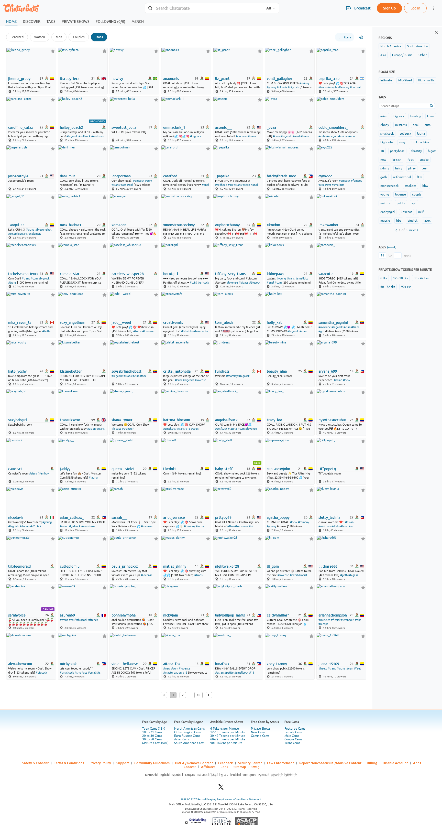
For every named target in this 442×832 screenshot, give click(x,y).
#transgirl (128, 428)
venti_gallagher (279, 79)
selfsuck (405, 133)
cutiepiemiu (70, 566)
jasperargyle (18, 176)
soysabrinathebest (126, 371)
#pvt (328, 184)
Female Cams (293, 732)
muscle (385, 220)
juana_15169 (328, 664)
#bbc (143, 375)
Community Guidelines (152, 763)
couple (417, 194)
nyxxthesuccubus (332, 420)
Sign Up (389, 8)
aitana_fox (171, 664)
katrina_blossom (176, 420)
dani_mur (67, 176)
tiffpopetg (327, 469)
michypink (68, 664)
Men (59, 37)
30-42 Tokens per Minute (227, 736)
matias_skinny (174, 566)
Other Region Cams (187, 732)
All (268, 8)
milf (421, 212)
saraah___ (119, 517)
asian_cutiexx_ (72, 517)
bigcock (398, 116)
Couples (78, 37)
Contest (190, 767)
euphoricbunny (227, 225)
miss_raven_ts (19, 322)
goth (383, 177)
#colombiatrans (18, 233)
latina (421, 133)
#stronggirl (347, 619)
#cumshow (88, 526)
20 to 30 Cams (152, 736)
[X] (221, 788)
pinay (412, 168)
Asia (383, 55)
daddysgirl (387, 212)
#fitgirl (335, 619)
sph (414, 203)
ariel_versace (174, 517)
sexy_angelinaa (72, 322)
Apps (417, 763)
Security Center (250, 763)
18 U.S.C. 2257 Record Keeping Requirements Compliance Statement (221, 799)
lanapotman (121, 176)
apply (407, 255)
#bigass (243, 282)
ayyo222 (325, 176)
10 (198, 695)
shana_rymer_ (123, 420)
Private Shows (260, 728)
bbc (398, 220)
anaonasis (171, 79)
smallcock (387, 133)
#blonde (282, 87)
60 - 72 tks (387, 287)
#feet (357, 668)
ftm (419, 177)
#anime (343, 136)
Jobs (224, 767)
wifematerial (402, 177)
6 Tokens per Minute (224, 728)
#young (271, 87)
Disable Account (395, 763)
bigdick (412, 220)
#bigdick (13, 526)
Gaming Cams (260, 736)
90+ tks (406, 287)
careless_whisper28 (128, 274)
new (383, 159)
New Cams (258, 732)
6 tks (383, 278)
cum (427, 125)
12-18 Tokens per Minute (227, 732)
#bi (39, 526)
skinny (384, 168)
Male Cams (291, 736)
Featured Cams (294, 728)
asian (383, 116)
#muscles (324, 619)
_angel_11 (16, 225)
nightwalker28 (227, 566)
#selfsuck (85, 136)
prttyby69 (223, 517)
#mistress (97, 136)
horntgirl (170, 274)
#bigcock (293, 87)
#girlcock (203, 282)
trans (430, 116)
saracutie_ (326, 274)
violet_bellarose (125, 664)
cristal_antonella (177, 371)
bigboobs (386, 142)
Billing (372, 763)
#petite (229, 672)
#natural (355, 87)
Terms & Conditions (69, 763)
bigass (432, 151)
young (384, 194)
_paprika (222, 176)
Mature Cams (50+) (155, 743)
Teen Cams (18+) (153, 728)
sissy (402, 142)
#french (93, 619)
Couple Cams (293, 739)
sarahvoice (17, 615)
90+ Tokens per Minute (226, 743)
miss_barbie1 (70, 225)
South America (417, 46)
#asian (338, 380)
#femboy (343, 87)
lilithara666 (327, 566)
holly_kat (274, 322)
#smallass (81, 672)
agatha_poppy (278, 517)
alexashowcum (20, 664)
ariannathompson (332, 615)
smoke (424, 159)
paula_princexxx (125, 566)
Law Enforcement (280, 763)
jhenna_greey (19, 79)
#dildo (335, 526)
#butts (46, 331)
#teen (246, 184)
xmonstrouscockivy (179, 225)
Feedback (225, 763)
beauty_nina (277, 371)
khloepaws (275, 274)
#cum (276, 136)
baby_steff (224, 469)
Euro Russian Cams (187, 736)
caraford (170, 176)
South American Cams (189, 743)
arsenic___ (223, 127)
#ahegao (331, 136)
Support (122, 763)
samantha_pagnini (333, 322)
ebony (384, 125)
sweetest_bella (124, 127)
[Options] (361, 37)
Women (39, 37)
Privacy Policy (100, 763)
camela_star (70, 274)
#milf (72, 619)
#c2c (321, 184)
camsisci (15, 469)
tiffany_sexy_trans (230, 274)
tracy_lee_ (275, 420)
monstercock (389, 186)
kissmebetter (71, 371)
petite (401, 203)
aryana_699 (327, 371)
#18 (230, 184)
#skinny (304, 83)
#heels (322, 668)
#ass (123, 184)
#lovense (232, 282)
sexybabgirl (17, 420)
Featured (17, 37)
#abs (358, 619)
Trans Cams (292, 743)
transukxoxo (70, 420)
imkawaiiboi (328, 225)
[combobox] (204, 8)
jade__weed (121, 322)
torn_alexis (224, 322)
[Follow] (53, 51)
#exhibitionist (298, 575)
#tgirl (193, 282)
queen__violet (123, 469)
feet (410, 159)
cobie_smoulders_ (333, 127)
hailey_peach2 (71, 127)
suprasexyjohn (278, 469)
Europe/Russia (402, 55)
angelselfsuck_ (227, 420)
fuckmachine (420, 142)
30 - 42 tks (421, 278)
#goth (344, 575)
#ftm (230, 526)
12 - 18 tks (400, 278)
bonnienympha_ (124, 615)
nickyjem (170, 615)
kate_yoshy (17, 371)
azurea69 (67, 615)
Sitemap (240, 767)
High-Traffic (426, 80)
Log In (415, 8)
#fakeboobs (200, 331)
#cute (322, 136)
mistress (401, 125)
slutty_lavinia (329, 517)
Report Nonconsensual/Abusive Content (330, 763)
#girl (130, 184)
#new (346, 380)
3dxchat (406, 212)
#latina (30, 229)
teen (425, 168)
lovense (400, 194)
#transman (241, 526)
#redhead (221, 184)
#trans (322, 87)
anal (415, 125)
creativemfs (173, 322)
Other (422, 55)
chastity (416, 151)
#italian (24, 526)
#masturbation (172, 672)
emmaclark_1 (174, 127)
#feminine (346, 526)
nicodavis (15, 517)
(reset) (391, 247)
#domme (241, 136)
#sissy (33, 473)
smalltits (410, 186)
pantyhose (397, 151)
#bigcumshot (43, 229)
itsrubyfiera (69, 79)
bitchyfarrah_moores (284, 176)
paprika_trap (328, 79)
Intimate (386, 80)
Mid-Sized (405, 80)
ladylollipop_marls (230, 615)
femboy (415, 116)
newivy (117, 79)
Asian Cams (182, 739)
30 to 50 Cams (152, 739)
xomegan (119, 225)
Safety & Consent (35, 763)
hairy (398, 168)
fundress (222, 371)
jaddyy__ (67, 469)
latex (427, 220)
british (396, 159)
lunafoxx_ (223, 664)
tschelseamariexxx (23, 274)
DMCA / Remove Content (194, 763)
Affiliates (208, 767)
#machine (324, 327)
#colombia (34, 233)
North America (390, 46)
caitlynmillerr (278, 615)
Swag (255, 767)
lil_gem (273, 566)
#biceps (323, 623)
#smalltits (338, 184)
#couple (332, 87)
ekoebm (273, 225)
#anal (296, 136)
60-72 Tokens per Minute (227, 739)
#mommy (232, 375)
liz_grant (222, 79)
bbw (425, 186)
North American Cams (189, 728)
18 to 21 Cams (152, 732)
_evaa (271, 127)
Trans (99, 37)
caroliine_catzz (20, 127)
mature (385, 203)
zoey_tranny (277, 664)
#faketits (187, 331)
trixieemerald (19, 566)
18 (382, 151)
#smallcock (67, 672)
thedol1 (169, 469)
